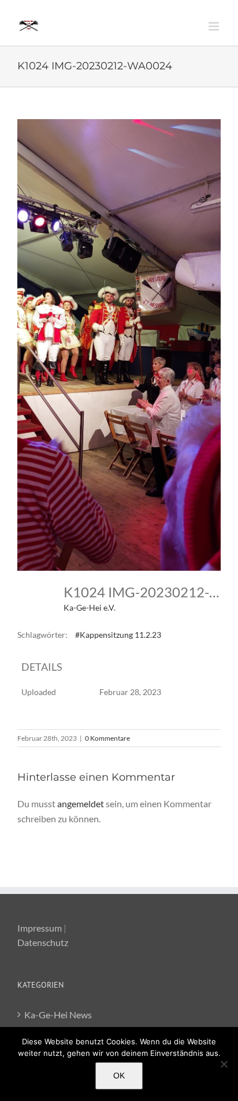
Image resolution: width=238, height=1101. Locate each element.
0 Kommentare (107, 738)
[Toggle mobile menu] (215, 26)
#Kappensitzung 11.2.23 (118, 635)
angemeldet (80, 803)
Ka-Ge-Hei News (58, 1014)
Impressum (39, 927)
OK (119, 1075)
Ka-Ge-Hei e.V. (90, 607)
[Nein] (223, 1064)
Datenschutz (42, 942)
